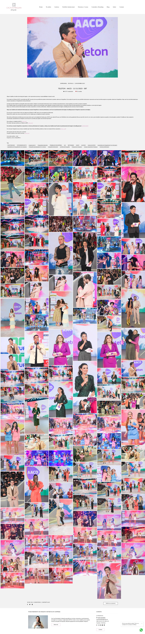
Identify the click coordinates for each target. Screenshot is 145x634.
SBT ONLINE (71, 145)
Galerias (56, 7)
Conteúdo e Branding (97, 7)
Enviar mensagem (101, 617)
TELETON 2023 (11, 145)
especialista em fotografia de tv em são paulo (107, 145)
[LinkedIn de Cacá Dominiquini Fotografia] (104, 625)
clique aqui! (24, 121)
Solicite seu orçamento (110, 603)
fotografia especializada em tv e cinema (37, 147)
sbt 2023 (83, 145)
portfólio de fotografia (64, 147)
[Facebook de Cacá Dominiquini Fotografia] (96, 625)
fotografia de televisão (42, 145)
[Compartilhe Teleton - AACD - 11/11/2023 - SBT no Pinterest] (32, 604)
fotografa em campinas (77, 147)
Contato (121, 7)
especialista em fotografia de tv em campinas (17, 147)
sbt (65, 145)
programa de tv (32, 145)
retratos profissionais (104, 147)
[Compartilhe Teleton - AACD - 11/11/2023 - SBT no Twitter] (29, 604)
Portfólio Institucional (68, 7)
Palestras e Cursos (83, 7)
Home (41, 7)
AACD (77, 145)
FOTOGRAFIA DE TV (21, 145)
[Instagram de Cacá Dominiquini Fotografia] (98, 625)
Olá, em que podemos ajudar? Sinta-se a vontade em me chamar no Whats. (130, 624)
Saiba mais (56, 624)
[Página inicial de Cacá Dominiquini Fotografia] (14, 7)
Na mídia (48, 7)
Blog (108, 7)
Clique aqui (63, 128)
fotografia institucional (53, 147)
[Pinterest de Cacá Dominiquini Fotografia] (100, 625)
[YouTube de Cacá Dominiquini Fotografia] (102, 625)
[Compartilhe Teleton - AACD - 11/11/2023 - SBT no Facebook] (27, 604)
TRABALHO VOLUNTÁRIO (56, 145)
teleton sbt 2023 (91, 145)
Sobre (114, 7)
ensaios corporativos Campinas (90, 147)
